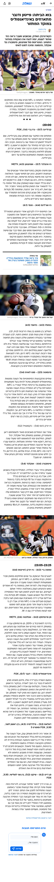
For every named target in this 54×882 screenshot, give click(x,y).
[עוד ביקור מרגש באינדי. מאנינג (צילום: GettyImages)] (27, 72)
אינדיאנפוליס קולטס (33, 818)
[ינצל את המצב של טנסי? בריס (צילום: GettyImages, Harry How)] (27, 297)
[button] (43, 3)
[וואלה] (27, 3)
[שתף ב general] (4, 3)
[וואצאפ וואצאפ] (9, 3)
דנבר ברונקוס (46, 818)
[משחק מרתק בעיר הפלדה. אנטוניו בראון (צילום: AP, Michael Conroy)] (27, 537)
